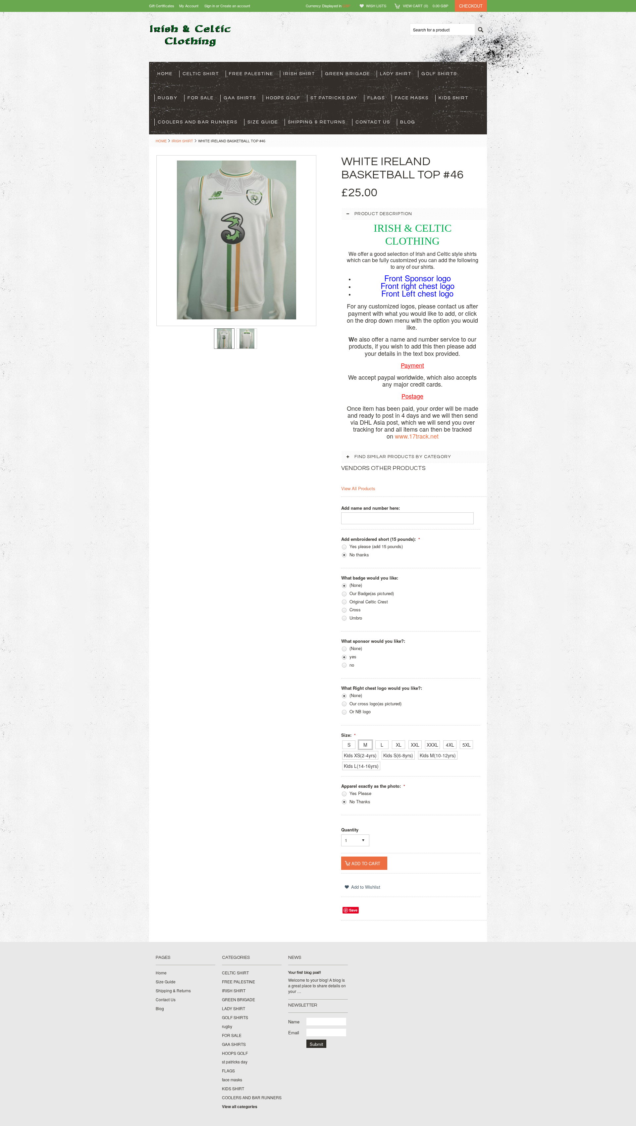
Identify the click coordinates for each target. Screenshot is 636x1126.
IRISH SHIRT (299, 73)
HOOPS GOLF (283, 98)
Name (293, 1021)
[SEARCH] (481, 30)
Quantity (349, 829)
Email (293, 1032)
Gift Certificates (161, 5)
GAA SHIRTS (240, 98)
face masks (412, 98)
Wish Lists (376, 5)
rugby (168, 98)
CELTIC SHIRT (201, 73)
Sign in (209, 5)
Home (161, 140)
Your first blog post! (304, 972)
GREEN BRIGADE (347, 73)
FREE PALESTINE (251, 73)
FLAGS (376, 98)
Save (353, 910)
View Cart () (425, 5)
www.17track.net (417, 436)
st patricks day (333, 98)
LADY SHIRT (395, 73)
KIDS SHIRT (453, 98)
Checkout (471, 6)
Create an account (235, 5)
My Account (188, 5)
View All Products (358, 488)
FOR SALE (200, 98)
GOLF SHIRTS (439, 73)
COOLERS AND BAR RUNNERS (198, 122)
